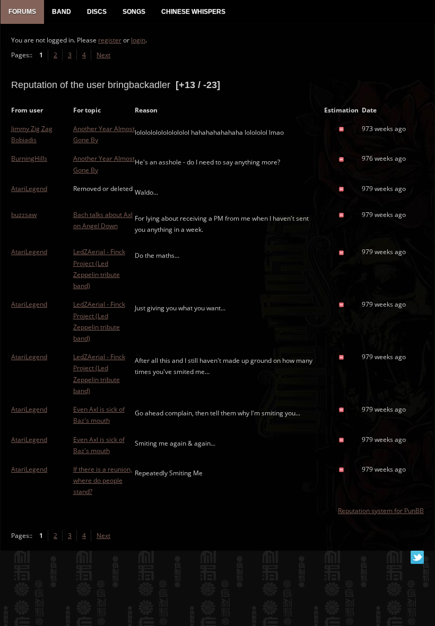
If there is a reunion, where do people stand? (102, 480)
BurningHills (29, 158)
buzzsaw (24, 214)
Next (103, 54)
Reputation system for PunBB (381, 510)
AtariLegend (29, 188)
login (138, 40)
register (109, 40)
